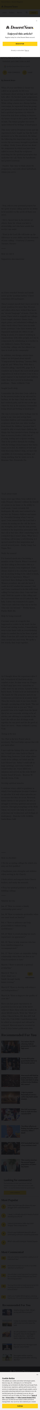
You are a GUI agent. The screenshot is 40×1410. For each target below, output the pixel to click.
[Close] (37, 1375)
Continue (20, 1406)
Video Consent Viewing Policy (27, 1397)
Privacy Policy (10, 1397)
